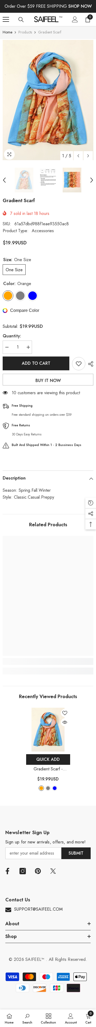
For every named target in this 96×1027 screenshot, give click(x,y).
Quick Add (48, 759)
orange (41, 788)
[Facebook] (7, 871)
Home (7, 32)
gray (48, 788)
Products (25, 32)
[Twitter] (53, 871)
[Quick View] (65, 722)
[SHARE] (89, 364)
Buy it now (48, 380)
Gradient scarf (48, 769)
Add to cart (36, 363)
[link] (48, 661)
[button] (78, 155)
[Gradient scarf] (48, 730)
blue (54, 788)
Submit (76, 853)
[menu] (6, 19)
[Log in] (75, 19)
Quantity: (12, 336)
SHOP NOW (80, 6)
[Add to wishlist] (78, 363)
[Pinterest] (37, 871)
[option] (48, 100)
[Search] (21, 19)
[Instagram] (22, 871)
